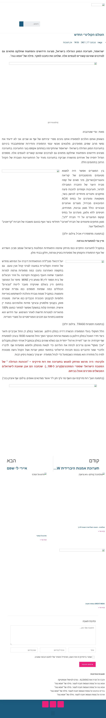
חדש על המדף (42, 536)
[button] (53, 713)
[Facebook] (12, 19)
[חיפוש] (21, 24)
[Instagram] (4, 27)
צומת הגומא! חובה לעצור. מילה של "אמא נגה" (74, 683)
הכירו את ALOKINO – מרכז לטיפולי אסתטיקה (77, 679)
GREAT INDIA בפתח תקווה (95, 604)
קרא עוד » (101, 531)
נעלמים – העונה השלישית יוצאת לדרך (91, 527)
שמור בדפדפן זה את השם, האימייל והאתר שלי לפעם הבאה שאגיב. (63, 657)
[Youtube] (4, 19)
